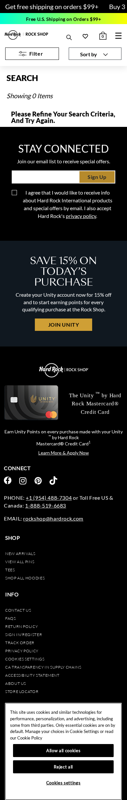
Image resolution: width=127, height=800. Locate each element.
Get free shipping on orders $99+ (52, 6)
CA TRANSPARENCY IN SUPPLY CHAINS (43, 667)
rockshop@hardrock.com (53, 518)
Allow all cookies (63, 750)
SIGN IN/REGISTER (23, 634)
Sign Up (97, 177)
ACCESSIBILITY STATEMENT (32, 675)
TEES (10, 569)
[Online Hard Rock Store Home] (27, 35)
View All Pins (19, 561)
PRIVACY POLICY (21, 650)
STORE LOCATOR (21, 691)
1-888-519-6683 (45, 505)
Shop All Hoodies (25, 578)
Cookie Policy (29, 737)
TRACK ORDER (20, 642)
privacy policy (81, 216)
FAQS (10, 618)
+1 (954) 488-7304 (49, 498)
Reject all (63, 766)
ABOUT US (15, 683)
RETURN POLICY (21, 626)
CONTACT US (18, 610)
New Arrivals (20, 553)
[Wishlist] (85, 36)
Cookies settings (24, 659)
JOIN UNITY (63, 324)
